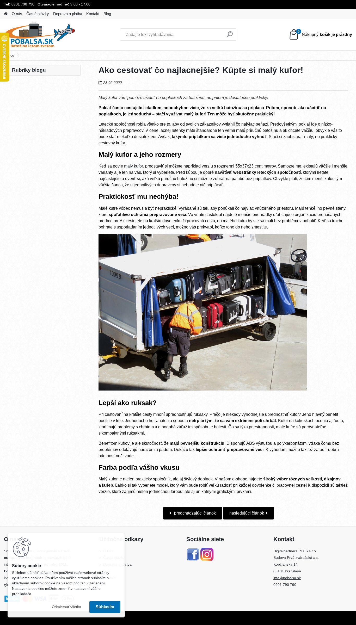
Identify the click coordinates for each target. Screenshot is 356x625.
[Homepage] (6, 14)
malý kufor (133, 166)
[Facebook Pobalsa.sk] (192, 551)
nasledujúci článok (246, 513)
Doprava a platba (67, 13)
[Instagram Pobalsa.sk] (206, 551)
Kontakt (92, 13)
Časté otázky (37, 13)
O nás (17, 13)
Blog (107, 13)
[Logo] (40, 35)
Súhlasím (105, 607)
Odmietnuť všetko (66, 607)
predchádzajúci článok (194, 513)
